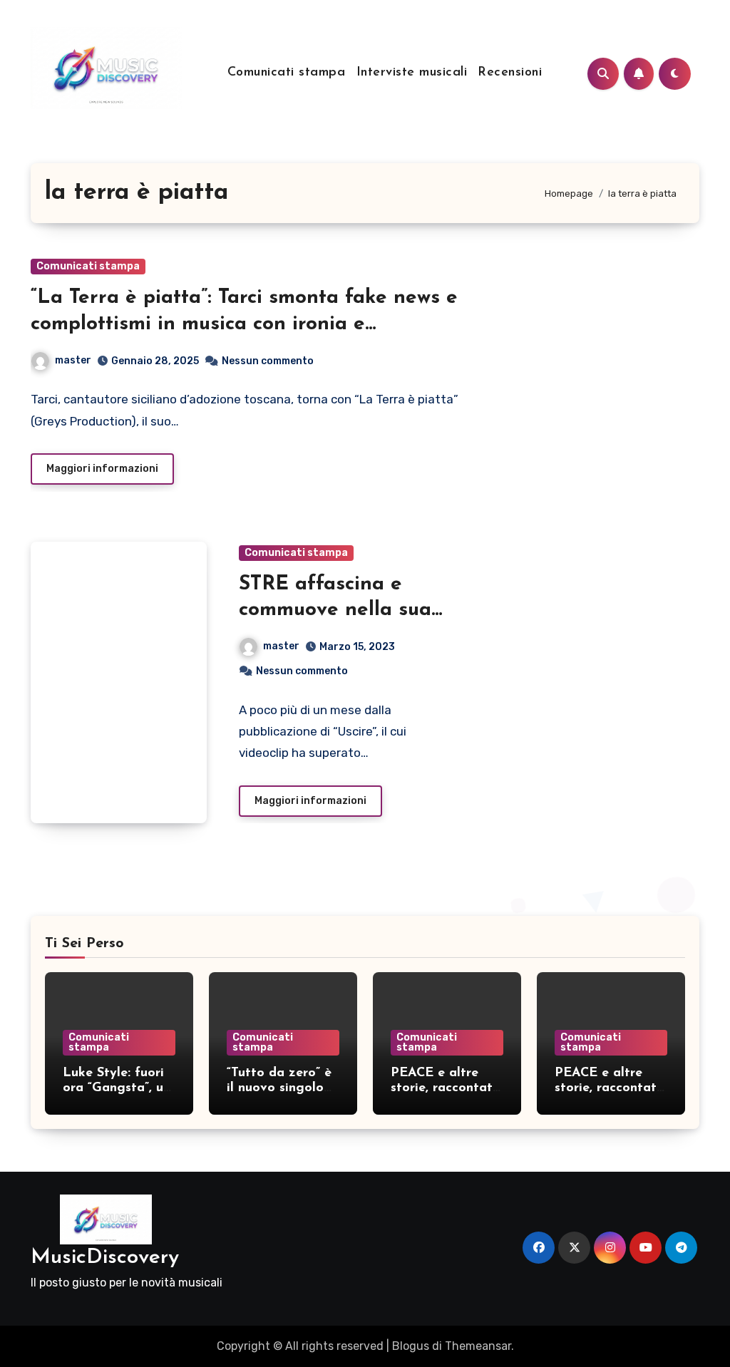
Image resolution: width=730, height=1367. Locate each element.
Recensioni (510, 72)
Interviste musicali (412, 72)
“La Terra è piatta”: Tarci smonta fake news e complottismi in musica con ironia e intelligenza (244, 324)
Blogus (410, 1346)
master (73, 360)
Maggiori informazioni (102, 469)
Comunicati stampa (286, 72)
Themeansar (478, 1346)
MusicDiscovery (105, 1258)
